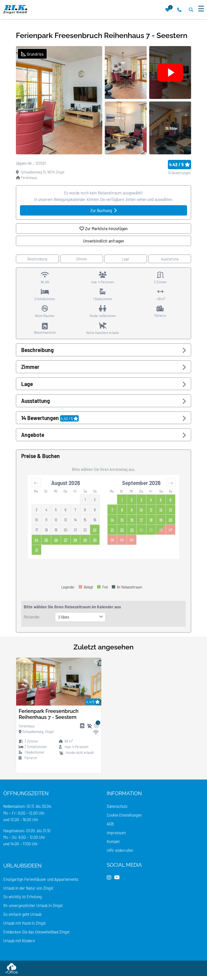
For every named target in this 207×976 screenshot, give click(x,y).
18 (150, 519)
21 (112, 530)
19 (160, 519)
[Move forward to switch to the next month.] (170, 482)
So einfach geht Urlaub (22, 914)
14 (112, 519)
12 (160, 509)
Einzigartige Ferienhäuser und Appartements (40, 879)
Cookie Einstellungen (124, 815)
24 (36, 540)
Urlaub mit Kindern (19, 940)
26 (56, 540)
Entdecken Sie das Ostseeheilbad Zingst (36, 931)
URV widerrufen (120, 850)
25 (46, 540)
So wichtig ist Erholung (22, 896)
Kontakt (113, 841)
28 (75, 540)
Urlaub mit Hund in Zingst (24, 923)
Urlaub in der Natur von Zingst (28, 888)
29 (85, 540)
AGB (110, 823)
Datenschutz (117, 806)
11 (151, 509)
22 (122, 530)
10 (141, 509)
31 (36, 550)
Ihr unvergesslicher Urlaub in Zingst (33, 905)
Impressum (116, 832)
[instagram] (109, 877)
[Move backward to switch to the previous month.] (36, 482)
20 (170, 519)
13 (170, 509)
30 (95, 540)
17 (141, 519)
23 (94, 530)
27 (65, 540)
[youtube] (116, 877)
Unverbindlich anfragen (103, 240)
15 (121, 519)
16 (131, 519)
